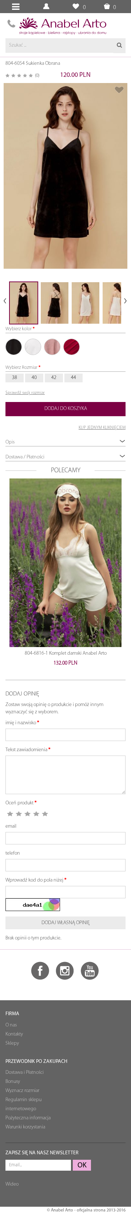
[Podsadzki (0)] (76, 6)
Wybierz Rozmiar (21, 367)
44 (73, 378)
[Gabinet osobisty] (47, 6)
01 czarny (13, 347)
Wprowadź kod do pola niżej (34, 880)
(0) (37, 75)
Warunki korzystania (25, 1127)
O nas (11, 1025)
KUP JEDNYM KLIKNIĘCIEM (102, 428)
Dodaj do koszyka (65, 408)
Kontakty (14, 1034)
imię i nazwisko (20, 723)
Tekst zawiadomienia (26, 750)
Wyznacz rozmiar (22, 1090)
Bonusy (12, 1081)
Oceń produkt (19, 803)
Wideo (12, 1184)
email (10, 826)
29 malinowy (71, 347)
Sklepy (12, 1043)
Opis (10, 442)
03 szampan (33, 347)
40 (34, 378)
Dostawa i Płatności (24, 1072)
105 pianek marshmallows (52, 347)
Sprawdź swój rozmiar (25, 393)
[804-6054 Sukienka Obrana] (65, 175)
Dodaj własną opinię (65, 923)
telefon (12, 853)
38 (14, 378)
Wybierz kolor (18, 329)
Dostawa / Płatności (24, 457)
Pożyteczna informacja (28, 1118)
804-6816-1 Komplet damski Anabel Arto (66, 653)
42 (53, 378)
